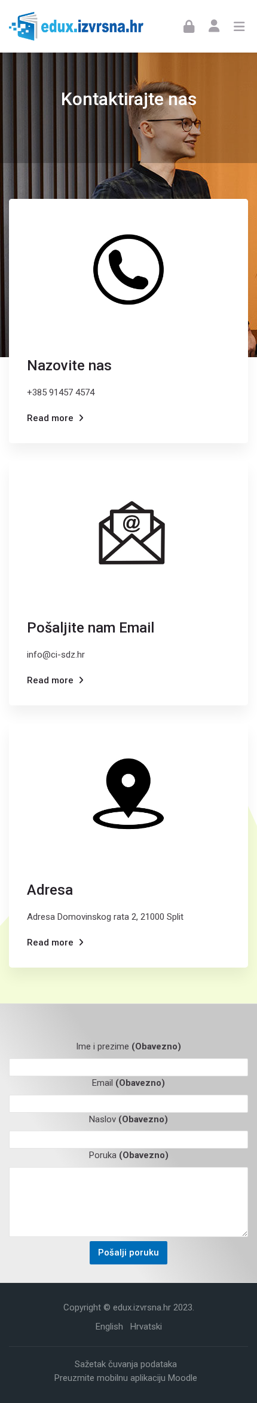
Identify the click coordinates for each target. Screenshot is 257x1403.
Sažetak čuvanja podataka (126, 1364)
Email (128, 1082)
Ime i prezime (128, 1046)
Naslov (128, 1119)
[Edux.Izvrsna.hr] (76, 26)
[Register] (214, 25)
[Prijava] (189, 26)
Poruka (129, 1155)
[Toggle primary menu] (239, 26)
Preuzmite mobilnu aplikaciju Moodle (125, 1378)
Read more (50, 418)
